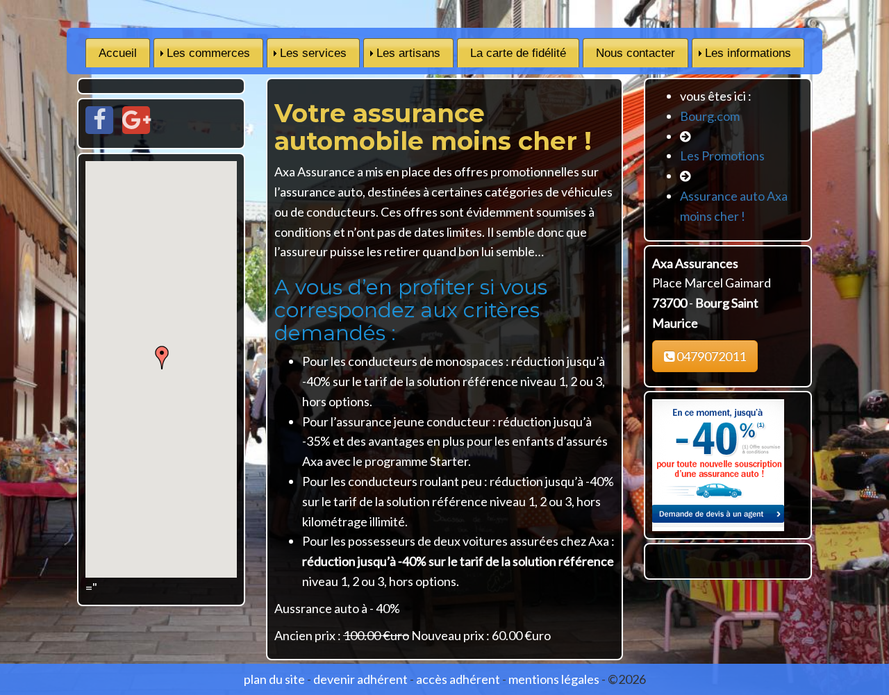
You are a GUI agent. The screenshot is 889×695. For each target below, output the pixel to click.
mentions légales (553, 679)
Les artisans (408, 53)
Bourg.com (710, 116)
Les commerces (208, 53)
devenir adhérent (360, 679)
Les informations (748, 53)
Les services (313, 53)
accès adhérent (458, 679)
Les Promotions (722, 155)
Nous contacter (635, 53)
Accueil (118, 53)
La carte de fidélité (518, 53)
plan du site (274, 679)
